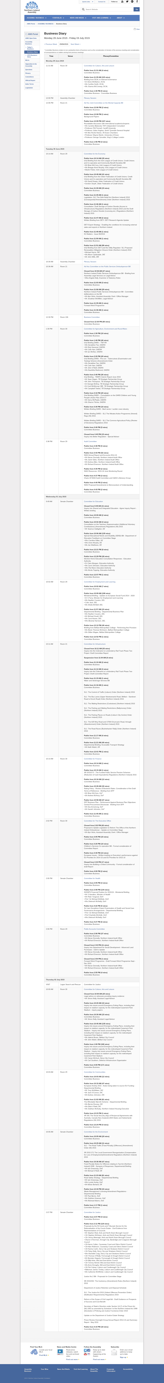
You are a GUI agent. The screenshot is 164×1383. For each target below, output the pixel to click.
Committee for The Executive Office (97, 821)
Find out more (72, 1359)
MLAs (27, 60)
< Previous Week (50, 44)
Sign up (123, 1357)
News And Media (63, 1369)
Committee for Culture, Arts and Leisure (99, 66)
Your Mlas (44, 1369)
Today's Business (30, 48)
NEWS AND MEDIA (77, 18)
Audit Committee (90, 441)
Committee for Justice (92, 1212)
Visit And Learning (81, 1369)
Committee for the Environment (96, 1132)
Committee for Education (93, 501)
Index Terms (29, 84)
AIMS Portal (31, 24)
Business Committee (92, 317)
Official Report (30, 80)
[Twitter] (127, 2)
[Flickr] (132, 2)
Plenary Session (90, 98)
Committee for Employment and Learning (99, 582)
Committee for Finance (92, 759)
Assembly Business (28, 43)
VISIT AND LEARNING (100, 18)
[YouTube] (122, 2)
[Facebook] (137, 2)
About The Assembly (94, 1370)
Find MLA (43, 1355)
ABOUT (119, 18)
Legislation (29, 88)
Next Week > (75, 44)
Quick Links (86, 1)
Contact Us (101, 1)
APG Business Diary (32, 56)
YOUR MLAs (57, 18)
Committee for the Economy (94, 154)
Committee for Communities (94, 1072)
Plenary (28, 73)
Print (138, 29)
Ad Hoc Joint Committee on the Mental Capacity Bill (103, 103)
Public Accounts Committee (94, 929)
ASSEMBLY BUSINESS (35, 18)
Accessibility (128, 1369)
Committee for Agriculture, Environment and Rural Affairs (105, 329)
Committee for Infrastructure (95, 644)
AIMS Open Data (30, 38)
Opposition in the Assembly (31, 65)
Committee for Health (92, 878)
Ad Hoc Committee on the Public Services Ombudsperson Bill (107, 266)
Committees (29, 77)
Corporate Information (111, 1370)
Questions (28, 69)
